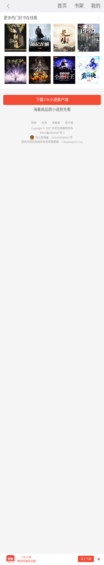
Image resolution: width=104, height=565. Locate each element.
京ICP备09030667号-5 (52, 132)
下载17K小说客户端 (52, 99)
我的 (96, 6)
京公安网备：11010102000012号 (54, 137)
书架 (79, 6)
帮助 (34, 122)
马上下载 (86, 558)
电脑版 (56, 122)
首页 (62, 6)
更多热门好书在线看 (20, 18)
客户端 (69, 122)
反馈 (44, 122)
